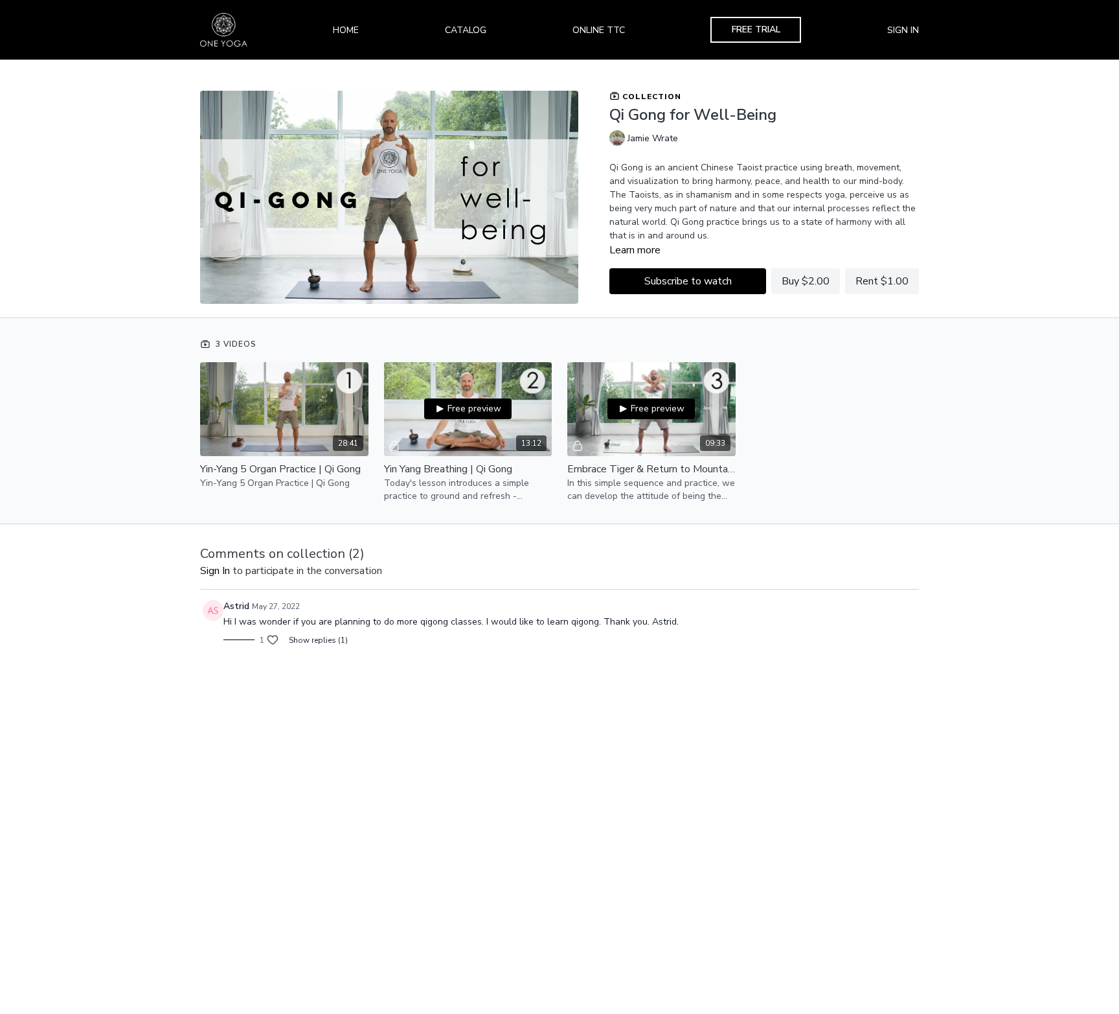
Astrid (236, 606)
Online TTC (598, 30)
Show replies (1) (318, 640)
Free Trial (756, 29)
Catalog (465, 30)
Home (346, 30)
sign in (215, 571)
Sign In (903, 30)
